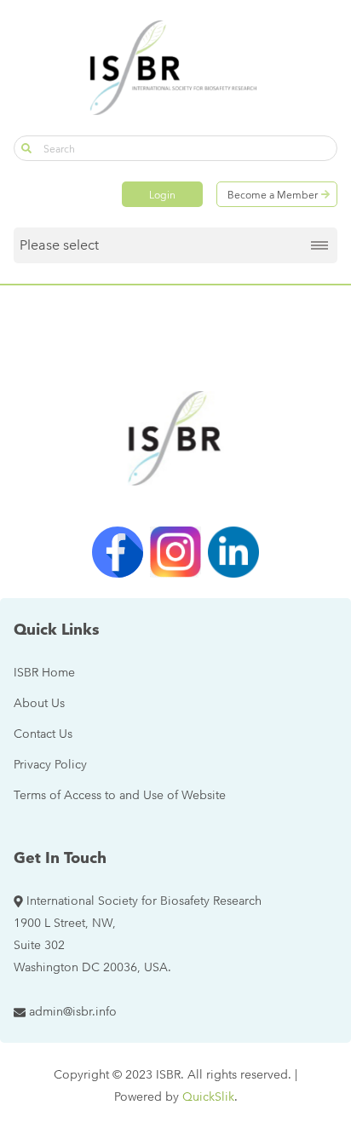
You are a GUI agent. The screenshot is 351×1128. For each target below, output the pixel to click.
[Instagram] (175, 552)
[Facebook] (117, 552)
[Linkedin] (233, 552)
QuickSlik (208, 1096)
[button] (26, 148)
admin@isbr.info (73, 1011)
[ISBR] (175, 67)
